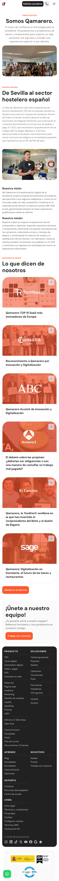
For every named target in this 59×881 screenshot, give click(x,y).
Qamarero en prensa (15, 589)
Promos (8, 709)
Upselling (9, 705)
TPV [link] (6, 657)
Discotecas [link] (36, 685)
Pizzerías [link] (35, 661)
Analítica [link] (8, 690)
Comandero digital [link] (13, 665)
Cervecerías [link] (37, 675)
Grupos (34, 702)
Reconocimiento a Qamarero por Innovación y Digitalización (27, 363)
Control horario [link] (11, 729)
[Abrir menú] (54, 4)
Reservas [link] (9, 682)
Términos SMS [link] (11, 825)
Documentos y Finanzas (16, 745)
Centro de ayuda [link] (12, 794)
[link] (47, 4)
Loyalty (8, 702)
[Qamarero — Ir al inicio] (3, 4)
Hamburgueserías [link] (39, 657)
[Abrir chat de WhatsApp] (7, 874)
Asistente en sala (13, 676)
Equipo (34, 758)
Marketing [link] (9, 694)
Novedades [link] (10, 761)
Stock (7, 737)
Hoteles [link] (34, 699)
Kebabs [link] (34, 665)
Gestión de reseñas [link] (14, 698)
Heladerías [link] (36, 689)
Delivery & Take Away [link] (15, 719)
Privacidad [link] (9, 813)
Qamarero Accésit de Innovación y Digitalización (29, 411)
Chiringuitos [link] (37, 692)
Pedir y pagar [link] (11, 668)
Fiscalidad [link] (9, 733)
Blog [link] (6, 758)
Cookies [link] (8, 817)
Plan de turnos (11, 741)
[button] (29, 164)
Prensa (34, 761)
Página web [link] (10, 686)
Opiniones (9, 773)
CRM (6, 713)
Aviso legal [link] (9, 805)
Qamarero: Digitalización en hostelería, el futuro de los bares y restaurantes (28, 573)
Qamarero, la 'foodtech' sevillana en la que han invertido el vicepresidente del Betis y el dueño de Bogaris (29, 519)
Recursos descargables (16, 790)
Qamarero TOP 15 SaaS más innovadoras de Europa (24, 314)
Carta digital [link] (10, 661)
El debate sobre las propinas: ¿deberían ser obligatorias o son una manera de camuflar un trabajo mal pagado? (29, 463)
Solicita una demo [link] (32, 3)
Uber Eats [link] (9, 723)
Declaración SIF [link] (12, 828)
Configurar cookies (13, 821)
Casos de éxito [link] (11, 769)
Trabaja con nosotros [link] (19, 635)
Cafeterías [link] (36, 671)
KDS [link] (6, 672)
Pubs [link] (33, 678)
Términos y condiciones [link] (16, 809)
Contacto (9, 786)
